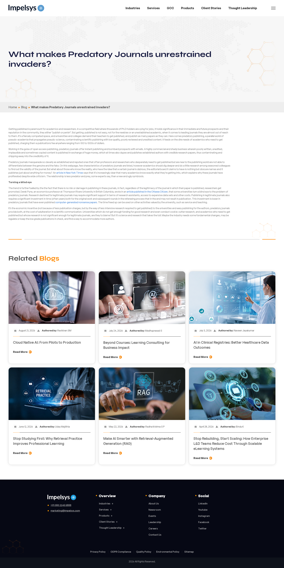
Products (187, 8)
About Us (154, 503)
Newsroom (155, 509)
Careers (153, 528)
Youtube (202, 509)
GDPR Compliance (120, 551)
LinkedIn (203, 503)
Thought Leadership (242, 8)
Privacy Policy (98, 551)
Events (152, 515)
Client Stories (211, 8)
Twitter (202, 528)
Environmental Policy (168, 551)
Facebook (203, 522)
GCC (170, 8)
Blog (24, 107)
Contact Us (155, 534)
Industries (133, 8)
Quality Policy (144, 551)
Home (12, 107)
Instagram (204, 515)
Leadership (155, 522)
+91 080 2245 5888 (61, 505)
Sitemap (189, 551)
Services (153, 8)
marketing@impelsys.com (65, 510)
